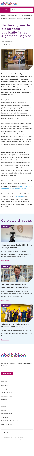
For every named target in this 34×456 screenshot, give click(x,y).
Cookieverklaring (6, 439)
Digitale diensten (6, 396)
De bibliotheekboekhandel (9, 421)
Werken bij (4, 417)
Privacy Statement (26, 439)
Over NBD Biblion (6, 424)
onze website (20, 196)
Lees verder (5, 260)
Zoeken (31, 10)
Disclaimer (16, 439)
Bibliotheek (4, 385)
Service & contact (6, 413)
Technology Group (6, 392)
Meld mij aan (7, 373)
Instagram (7, 432)
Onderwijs (4, 389)
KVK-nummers (7, 441)
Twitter (4, 45)
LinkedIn (6, 45)
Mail (9, 45)
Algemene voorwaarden (14, 437)
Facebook (1, 45)
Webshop (4, 399)
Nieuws (3, 410)
